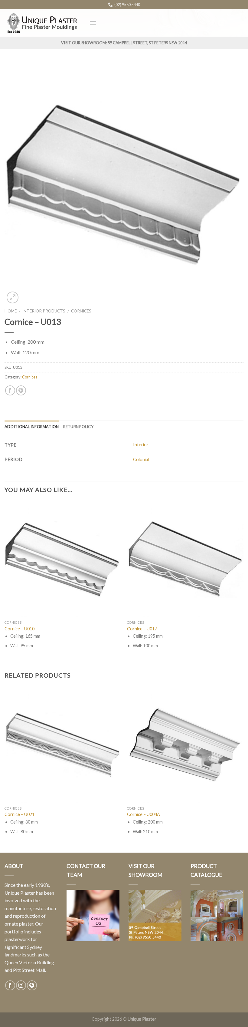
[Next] (243, 583)
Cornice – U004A (143, 814)
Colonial (141, 459)
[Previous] (4, 583)
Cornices (81, 311)
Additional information (32, 426)
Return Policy (78, 426)
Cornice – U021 (19, 814)
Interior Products (43, 311)
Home (11, 311)
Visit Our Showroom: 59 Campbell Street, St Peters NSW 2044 (124, 42)
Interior (140, 444)
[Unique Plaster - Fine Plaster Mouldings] (42, 22)
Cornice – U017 (142, 628)
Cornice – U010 (19, 628)
